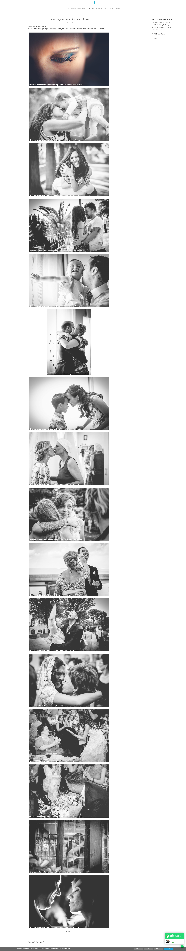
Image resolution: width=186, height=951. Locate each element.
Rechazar (159, 948)
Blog (104, 8)
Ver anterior (31, 942)
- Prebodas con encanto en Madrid (161, 22)
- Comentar (74, 23)
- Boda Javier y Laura (158, 29)
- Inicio (154, 37)
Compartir (68, 931)
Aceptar (168, 948)
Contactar (117, 8)
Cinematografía (81, 8)
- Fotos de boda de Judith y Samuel (162, 27)
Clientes (111, 8)
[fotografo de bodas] (93, 3)
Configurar (148, 948)
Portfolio (73, 8)
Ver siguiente (39, 942)
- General (154, 38)
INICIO (67, 8)
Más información (139, 948)
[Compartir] (78, 23)
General (69, 23)
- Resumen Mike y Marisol (159, 24)
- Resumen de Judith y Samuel (160, 26)
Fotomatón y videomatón (95, 8)
